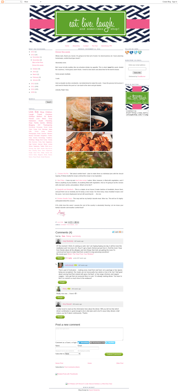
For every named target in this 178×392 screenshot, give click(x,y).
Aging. (50, 129)
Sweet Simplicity (94, 390)
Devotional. (32, 127)
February (36, 77)
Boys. (30, 150)
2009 (33, 92)
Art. (45, 116)
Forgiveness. (49, 150)
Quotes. (42, 123)
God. (39, 129)
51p (69, 288)
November (36, 60)
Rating (68, 236)
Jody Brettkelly (68, 241)
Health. (41, 121)
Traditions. (49, 137)
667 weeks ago (78, 241)
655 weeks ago (76, 289)
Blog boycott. (49, 148)
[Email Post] (65, 222)
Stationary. (37, 146)
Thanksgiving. (47, 125)
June (34, 71)
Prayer (34, 157)
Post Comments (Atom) (72, 367)
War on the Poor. (37, 62)
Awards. (43, 148)
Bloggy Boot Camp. (41, 140)
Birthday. (49, 123)
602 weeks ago (77, 304)
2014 (33, 52)
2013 (33, 54)
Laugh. (31, 114)
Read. (39, 133)
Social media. (48, 127)
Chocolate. (37, 135)
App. (35, 148)
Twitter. (42, 146)
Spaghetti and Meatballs (65, 189)
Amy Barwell (67, 304)
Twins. (31, 129)
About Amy (76, 46)
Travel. (39, 114)
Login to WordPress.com (97, 342)
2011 (33, 86)
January (35, 80)
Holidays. (32, 116)
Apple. (38, 148)
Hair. (43, 142)
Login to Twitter (110, 342)
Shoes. (31, 146)
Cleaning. (34, 150)
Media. (45, 154)
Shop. (42, 112)
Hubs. (30, 137)
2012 (33, 83)
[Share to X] (73, 222)
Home (67, 46)
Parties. (50, 131)
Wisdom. (49, 133)
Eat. (37, 112)
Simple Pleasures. (45, 157)
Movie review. (48, 144)
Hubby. (43, 152)
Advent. (50, 146)
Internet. (40, 144)
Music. (44, 118)
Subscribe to (60, 354)
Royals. (39, 157)
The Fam (95, 46)
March (35, 74)
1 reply (69, 258)
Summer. (44, 133)
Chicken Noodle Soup (64, 198)
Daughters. (44, 135)
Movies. (50, 154)
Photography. (33, 133)
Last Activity (76, 236)
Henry (65, 289)
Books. (50, 116)
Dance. (39, 150)
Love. (38, 118)
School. (35, 137)
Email (80, 346)
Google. (31, 152)
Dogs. (31, 123)
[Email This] (69, 222)
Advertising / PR (106, 46)
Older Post (119, 363)
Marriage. (45, 129)
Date (63, 236)
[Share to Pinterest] (78, 222)
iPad (46, 146)
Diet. (30, 142)
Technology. (41, 137)
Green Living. (40, 131)
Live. (31, 112)
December (36, 57)
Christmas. (48, 114)
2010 (33, 89)
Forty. (40, 142)
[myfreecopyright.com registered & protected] (89, 384)
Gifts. (30, 131)
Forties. (50, 135)
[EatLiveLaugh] (137, 108)
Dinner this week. (38, 65)
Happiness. (49, 142)
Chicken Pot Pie (63, 173)
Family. (36, 123)
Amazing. (31, 148)
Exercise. (35, 142)
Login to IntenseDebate (83, 342)
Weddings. (32, 140)
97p (75, 265)
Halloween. (32, 121)
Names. (31, 157)
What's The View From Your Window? (80, 254)
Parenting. (49, 121)
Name (57, 346)
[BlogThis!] (71, 222)
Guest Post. (37, 152)
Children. (49, 112)
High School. (33, 144)
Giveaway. (39, 127)
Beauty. (31, 135)
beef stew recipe (81, 180)
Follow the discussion (121, 232)
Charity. (50, 140)
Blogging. (32, 125)
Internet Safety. (33, 154)
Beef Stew (61, 180)
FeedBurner (141, 76)
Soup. (50, 118)
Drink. (43, 150)
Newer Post (59, 363)
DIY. (39, 125)
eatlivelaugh (69, 265)
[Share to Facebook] (75, 222)
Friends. (31, 118)
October (35, 69)
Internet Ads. (48, 152)
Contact (85, 46)
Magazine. (40, 154)
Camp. (35, 129)
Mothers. (39, 116)
